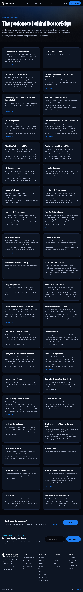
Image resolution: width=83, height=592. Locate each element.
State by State (73, 565)
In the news (57, 572)
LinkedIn (4, 572)
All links (10, 572)
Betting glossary (28, 563)
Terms (68, 589)
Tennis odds (42, 574)
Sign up (79, 589)
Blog (55, 569)
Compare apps (27, 566)
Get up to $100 (74, 3)
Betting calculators (29, 557)
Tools (35, 3)
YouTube (4, 569)
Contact (71, 568)
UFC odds (41, 572)
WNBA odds (42, 569)
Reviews (56, 560)
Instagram (5, 567)
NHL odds (41, 566)
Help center (72, 557)
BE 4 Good (49, 3)
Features (27, 3)
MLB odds (41, 560)
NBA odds (41, 563)
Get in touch (53, 524)
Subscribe (74, 539)
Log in (65, 3)
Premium (26, 560)
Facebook (11, 569)
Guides (56, 563)
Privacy (73, 589)
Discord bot (26, 569)
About (41, 3)
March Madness (43, 580)
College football (43, 577)
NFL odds (41, 557)
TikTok (14, 567)
